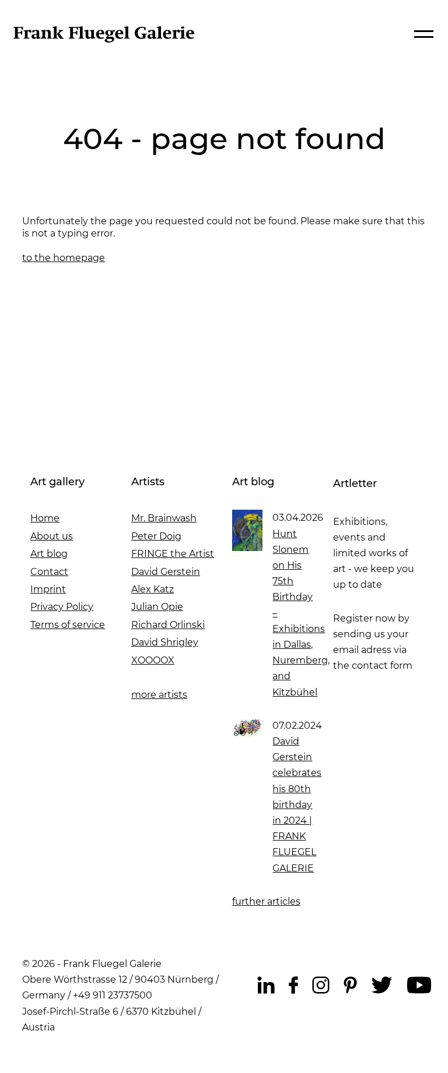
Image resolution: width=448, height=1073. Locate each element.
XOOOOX (152, 660)
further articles (266, 901)
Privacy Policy (61, 606)
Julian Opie (157, 606)
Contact (49, 571)
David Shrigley (164, 642)
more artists (159, 694)
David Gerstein (165, 571)
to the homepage (63, 257)
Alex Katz (152, 589)
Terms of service (67, 624)
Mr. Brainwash (164, 518)
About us (51, 536)
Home (45, 518)
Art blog (49, 553)
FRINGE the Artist (172, 553)
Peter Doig (156, 536)
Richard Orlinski (168, 624)
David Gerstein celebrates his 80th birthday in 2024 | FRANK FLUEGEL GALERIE (296, 805)
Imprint (48, 589)
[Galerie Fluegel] (103, 39)
